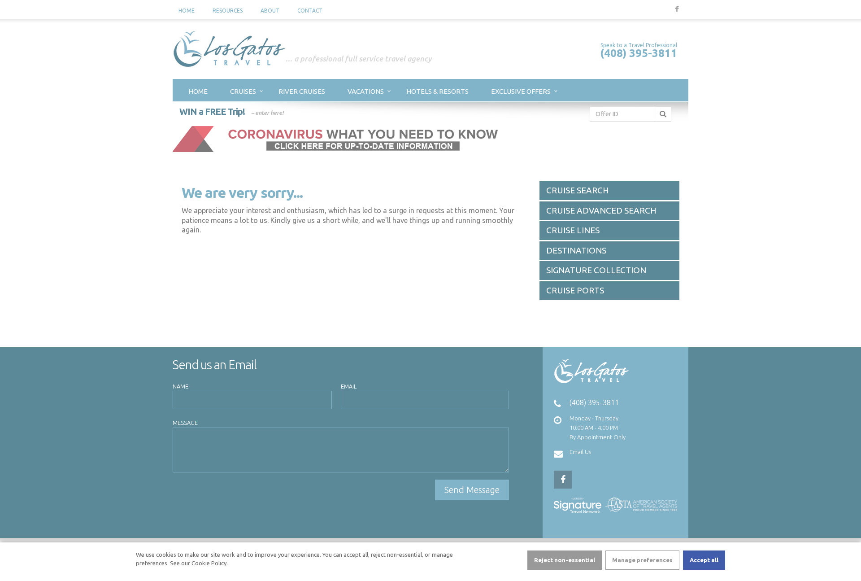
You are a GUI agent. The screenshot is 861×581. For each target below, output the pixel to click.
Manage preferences (642, 560)
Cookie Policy (208, 563)
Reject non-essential (564, 560)
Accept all (704, 560)
